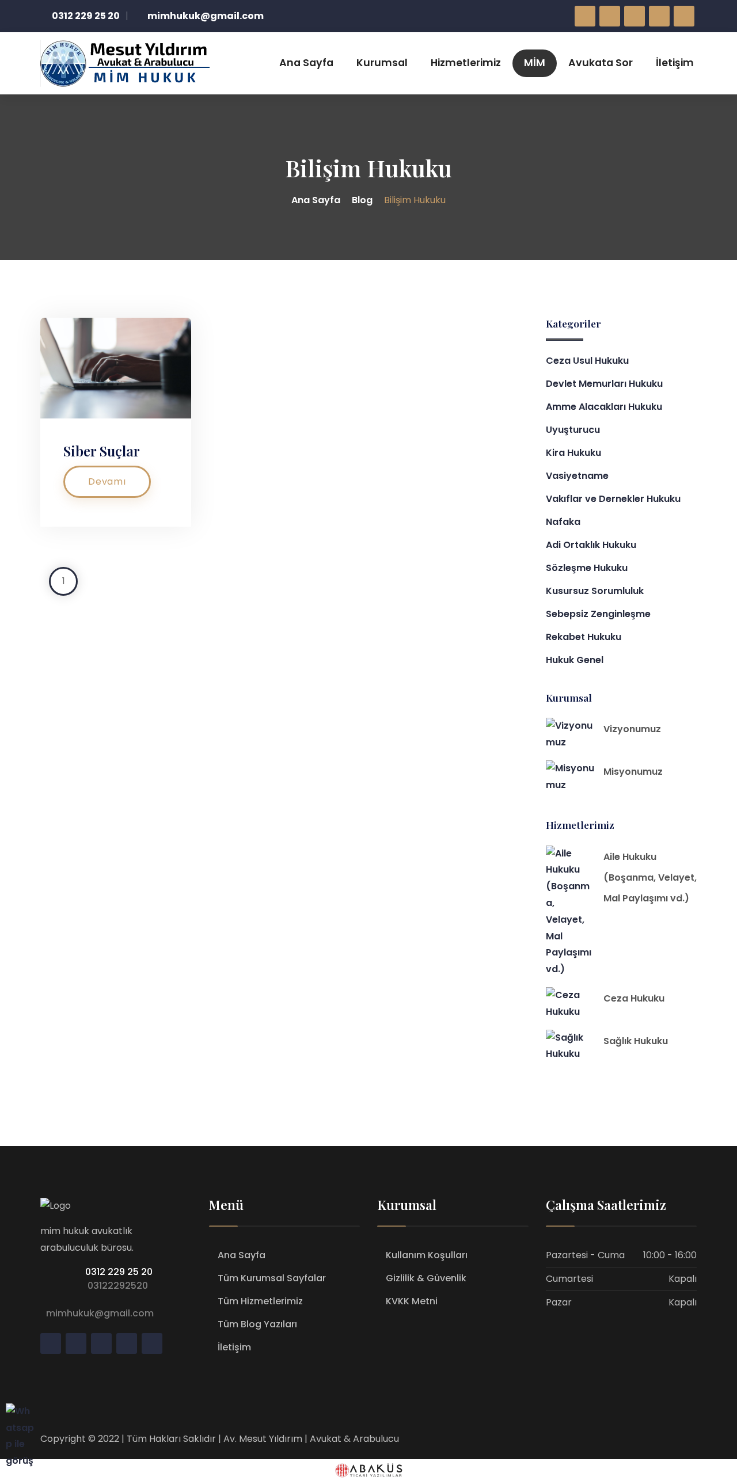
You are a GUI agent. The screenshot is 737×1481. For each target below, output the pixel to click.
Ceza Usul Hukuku (587, 360)
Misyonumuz (633, 771)
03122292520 (115, 1285)
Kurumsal (382, 63)
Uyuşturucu (573, 429)
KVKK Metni (412, 1301)
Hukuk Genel (574, 660)
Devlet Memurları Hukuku (604, 383)
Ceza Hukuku (633, 998)
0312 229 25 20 (118, 1271)
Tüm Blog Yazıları (257, 1324)
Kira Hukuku (573, 452)
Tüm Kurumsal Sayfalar (272, 1278)
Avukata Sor (600, 63)
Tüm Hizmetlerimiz (260, 1301)
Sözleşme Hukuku (587, 567)
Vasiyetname (577, 475)
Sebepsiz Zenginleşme (598, 613)
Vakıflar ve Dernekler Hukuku (613, 498)
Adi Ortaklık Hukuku (591, 544)
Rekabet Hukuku (583, 637)
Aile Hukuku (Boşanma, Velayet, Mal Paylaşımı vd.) (650, 877)
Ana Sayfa (306, 63)
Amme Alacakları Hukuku (604, 406)
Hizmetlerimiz (466, 63)
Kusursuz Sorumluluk (595, 590)
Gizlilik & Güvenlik (426, 1278)
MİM (534, 63)
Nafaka (563, 521)
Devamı (107, 481)
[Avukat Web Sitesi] (368, 1469)
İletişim (675, 63)
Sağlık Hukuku (635, 1041)
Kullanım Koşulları (427, 1255)
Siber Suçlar (101, 450)
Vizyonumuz (632, 729)
